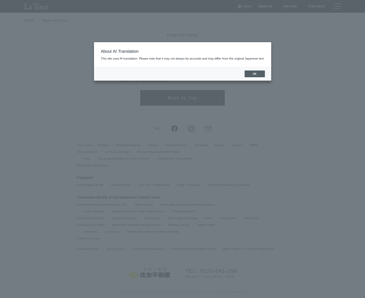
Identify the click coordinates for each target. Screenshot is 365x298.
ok (255, 73)
